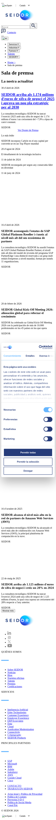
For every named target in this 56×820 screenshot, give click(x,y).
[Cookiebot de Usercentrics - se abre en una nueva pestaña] (39, 347)
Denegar (28, 470)
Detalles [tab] (30, 355)
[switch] (48, 419)
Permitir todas (28, 452)
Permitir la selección (28, 461)
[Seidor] (20, 620)
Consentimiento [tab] (12, 355)
